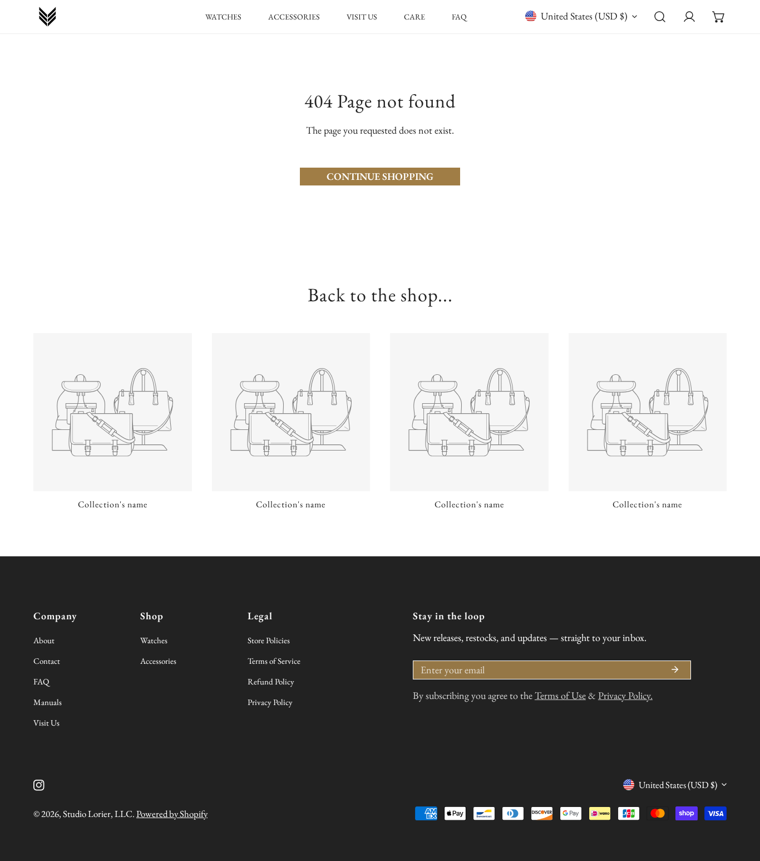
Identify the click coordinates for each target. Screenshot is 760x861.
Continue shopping (380, 176)
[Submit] (675, 669)
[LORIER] (47, 17)
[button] (718, 17)
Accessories (158, 660)
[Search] (660, 17)
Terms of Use (560, 695)
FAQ (41, 681)
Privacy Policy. (625, 695)
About (44, 640)
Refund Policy (271, 681)
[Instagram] (39, 785)
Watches (153, 640)
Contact (46, 660)
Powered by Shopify (172, 814)
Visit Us (46, 722)
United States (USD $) (584, 15)
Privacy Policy (270, 702)
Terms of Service (274, 660)
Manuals (47, 702)
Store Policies (269, 640)
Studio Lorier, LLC (97, 814)
